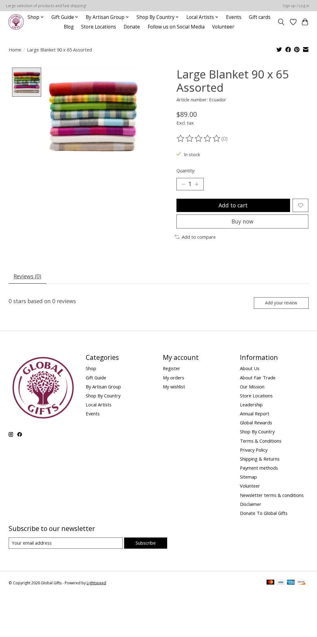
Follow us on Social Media (176, 27)
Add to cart (233, 205)
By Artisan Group (103, 386)
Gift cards (260, 17)
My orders (173, 377)
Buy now (243, 221)
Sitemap (248, 477)
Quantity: (185, 170)
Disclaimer (250, 504)
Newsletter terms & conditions (272, 495)
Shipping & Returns (260, 459)
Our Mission (252, 386)
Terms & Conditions (260, 441)
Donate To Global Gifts (264, 513)
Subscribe (146, 543)
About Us (249, 368)
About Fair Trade (258, 377)
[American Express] (291, 583)
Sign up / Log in (296, 5)
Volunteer (223, 27)
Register (171, 368)
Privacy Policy (253, 450)
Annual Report (254, 413)
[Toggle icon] (280, 22)
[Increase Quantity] (196, 184)
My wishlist (174, 386)
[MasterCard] (271, 583)
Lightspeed (96, 583)
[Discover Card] (301, 583)
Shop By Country (103, 395)
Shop (91, 368)
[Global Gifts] (15, 21)
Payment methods (259, 468)
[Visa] (281, 583)
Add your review (281, 303)
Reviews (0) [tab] (27, 276)
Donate (132, 27)
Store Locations (98, 27)
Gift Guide (96, 377)
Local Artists (98, 404)
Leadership (251, 404)
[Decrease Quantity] (183, 184)
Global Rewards (256, 422)
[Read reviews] (199, 139)
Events (233, 17)
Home (15, 49)
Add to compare (199, 237)
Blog (69, 27)
